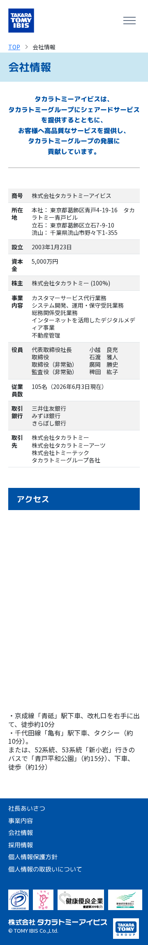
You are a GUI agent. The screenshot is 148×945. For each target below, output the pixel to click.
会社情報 (20, 833)
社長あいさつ (26, 809)
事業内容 (20, 820)
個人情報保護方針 (33, 857)
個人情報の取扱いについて (45, 869)
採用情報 (20, 845)
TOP (14, 47)
